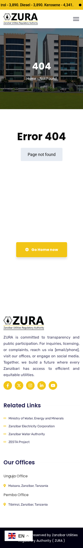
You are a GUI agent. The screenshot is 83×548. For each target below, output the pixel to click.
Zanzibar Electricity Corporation (32, 426)
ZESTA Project (19, 442)
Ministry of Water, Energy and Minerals (36, 418)
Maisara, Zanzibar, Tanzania (28, 486)
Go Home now (44, 249)
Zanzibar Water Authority (27, 434)
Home (31, 78)
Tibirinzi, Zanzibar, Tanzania (28, 505)
